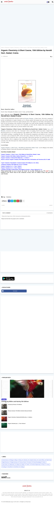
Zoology (22, 466)
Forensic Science (23, 462)
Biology (11, 459)
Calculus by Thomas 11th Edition (15, 404)
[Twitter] (12, 201)
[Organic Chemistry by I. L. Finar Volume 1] (4, 425)
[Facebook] (9, 201)
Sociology (4, 466)
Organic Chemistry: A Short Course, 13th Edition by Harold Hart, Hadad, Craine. (19, 147)
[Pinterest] (18, 201)
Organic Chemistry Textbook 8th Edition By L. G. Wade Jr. (20, 417)
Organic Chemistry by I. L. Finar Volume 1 (17, 423)
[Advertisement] (27, 15)
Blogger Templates (26, 505)
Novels (28, 464)
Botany (20, 459)
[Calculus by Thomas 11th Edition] (4, 406)
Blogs (16, 459)
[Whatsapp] (15, 201)
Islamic (44, 462)
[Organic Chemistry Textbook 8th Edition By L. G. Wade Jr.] (4, 419)
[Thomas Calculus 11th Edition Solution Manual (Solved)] (4, 412)
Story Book (10, 466)
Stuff (47, 171)
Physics (43, 464)
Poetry (48, 464)
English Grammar (5, 462)
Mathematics (12, 464)
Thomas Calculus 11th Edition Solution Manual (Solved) (20, 410)
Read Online (27, 107)
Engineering (48, 459)
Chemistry (7, 47)
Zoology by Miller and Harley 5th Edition (15, 401)
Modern (23, 464)
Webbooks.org (34, 505)
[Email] (20, 201)
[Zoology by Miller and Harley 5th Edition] (27, 389)
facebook (15, 291)
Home (2, 47)
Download (27, 105)
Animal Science (5, 459)
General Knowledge (37, 462)
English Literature (14, 462)
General (29, 462)
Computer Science (33, 459)
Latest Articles (5, 464)
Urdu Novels (16, 466)
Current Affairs (41, 459)
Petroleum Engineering (35, 464)
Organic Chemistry (29, 118)
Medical (18, 464)
